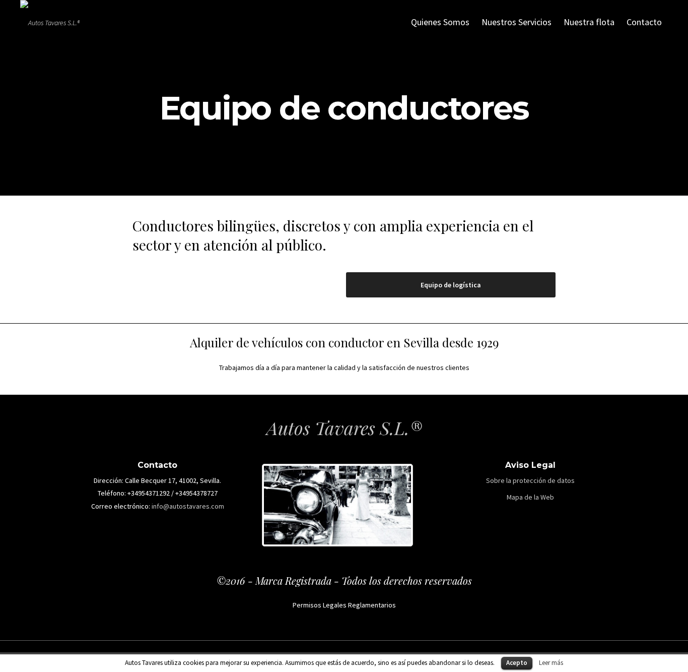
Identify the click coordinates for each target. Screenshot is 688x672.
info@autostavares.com (188, 506)
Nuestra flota (589, 22)
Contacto (644, 22)
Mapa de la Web (530, 497)
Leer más (551, 662)
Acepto (516, 662)
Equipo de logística (451, 284)
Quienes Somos (440, 22)
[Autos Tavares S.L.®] (50, 22)
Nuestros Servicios (516, 22)
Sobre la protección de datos (530, 480)
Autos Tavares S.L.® (344, 427)
